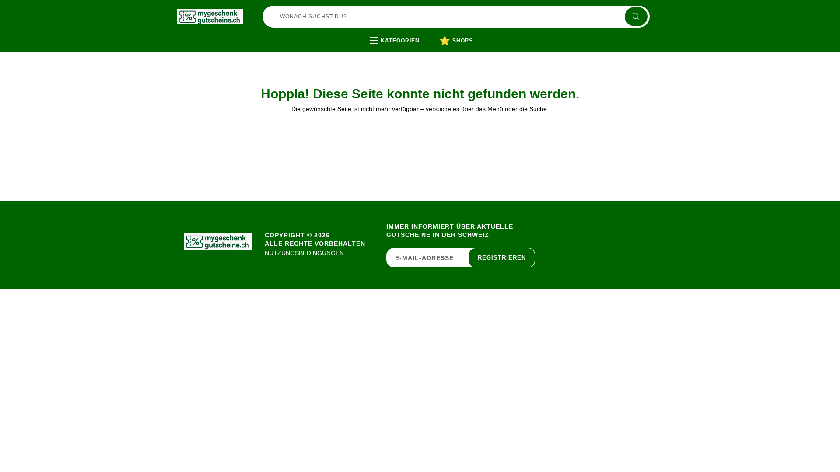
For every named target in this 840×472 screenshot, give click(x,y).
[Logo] (210, 17)
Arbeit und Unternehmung (427, 58)
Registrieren (502, 257)
